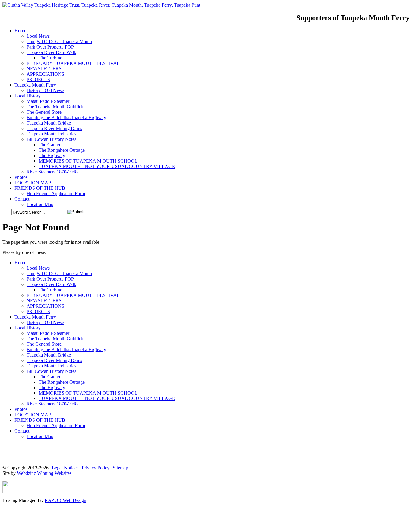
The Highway (52, 387)
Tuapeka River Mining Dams (54, 360)
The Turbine (50, 289)
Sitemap (120, 467)
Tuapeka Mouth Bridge (49, 354)
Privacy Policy (95, 467)
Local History (27, 327)
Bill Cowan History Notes (51, 371)
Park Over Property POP (50, 278)
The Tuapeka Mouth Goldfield (56, 338)
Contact (21, 430)
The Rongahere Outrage (62, 382)
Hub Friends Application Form (56, 425)
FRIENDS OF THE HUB (39, 420)
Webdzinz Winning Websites (44, 473)
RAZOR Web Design (65, 500)
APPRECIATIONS (45, 306)
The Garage (50, 376)
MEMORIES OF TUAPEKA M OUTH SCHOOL (88, 392)
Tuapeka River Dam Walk (51, 284)
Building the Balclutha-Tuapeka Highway (66, 349)
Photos (20, 409)
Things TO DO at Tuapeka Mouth (59, 273)
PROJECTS (38, 311)
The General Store (44, 344)
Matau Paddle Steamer (48, 333)
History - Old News (45, 322)
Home (20, 262)
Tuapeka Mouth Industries (51, 365)
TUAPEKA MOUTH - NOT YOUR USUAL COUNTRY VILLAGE (107, 398)
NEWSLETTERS (44, 300)
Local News (38, 268)
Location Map (40, 436)
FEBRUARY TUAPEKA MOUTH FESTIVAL (73, 295)
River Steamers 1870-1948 (52, 403)
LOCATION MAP (32, 414)
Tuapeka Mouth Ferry (35, 316)
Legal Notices (65, 467)
